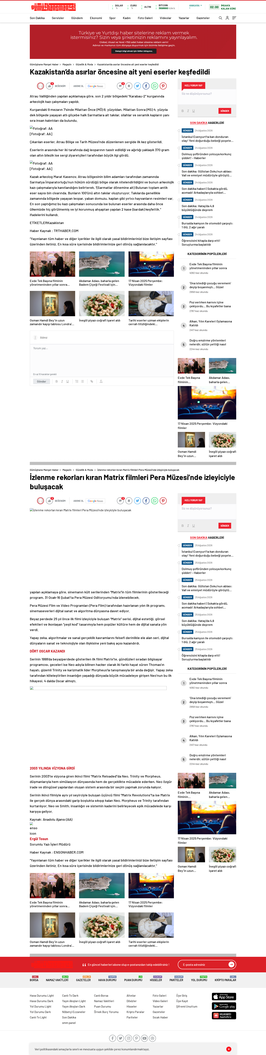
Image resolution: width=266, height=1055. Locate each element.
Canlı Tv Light (38, 1017)
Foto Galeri (145, 18)
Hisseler (156, 979)
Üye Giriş (181, 995)
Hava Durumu (107, 979)
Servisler (58, 18)
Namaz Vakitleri (57, 979)
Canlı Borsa (101, 995)
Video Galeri (160, 1001)
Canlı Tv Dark (70, 995)
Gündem (77, 18)
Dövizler (132, 1001)
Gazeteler (203, 18)
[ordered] (77, 381)
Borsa (34, 979)
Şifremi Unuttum (186, 1006)
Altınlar (131, 995)
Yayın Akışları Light (74, 1001)
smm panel (69, 1022)
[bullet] (82, 381)
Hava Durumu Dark (41, 1001)
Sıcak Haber (160, 1017)
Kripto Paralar (225, 979)
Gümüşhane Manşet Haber (44, 64)
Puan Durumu (133, 979)
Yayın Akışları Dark (73, 1006)
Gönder (41, 381)
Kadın (127, 18)
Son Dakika (37, 18)
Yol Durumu (199, 979)
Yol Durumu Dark (40, 1012)
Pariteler (176, 979)
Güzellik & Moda (84, 64)
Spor (112, 18)
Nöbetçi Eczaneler (73, 1012)
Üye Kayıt (182, 1001)
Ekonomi (96, 18)
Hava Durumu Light (42, 995)
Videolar (165, 18)
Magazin (67, 64)
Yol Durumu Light (40, 1006)
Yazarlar (184, 18)
